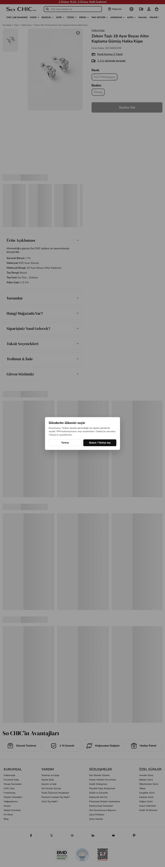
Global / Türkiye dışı (100, 442)
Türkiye (65, 442)
